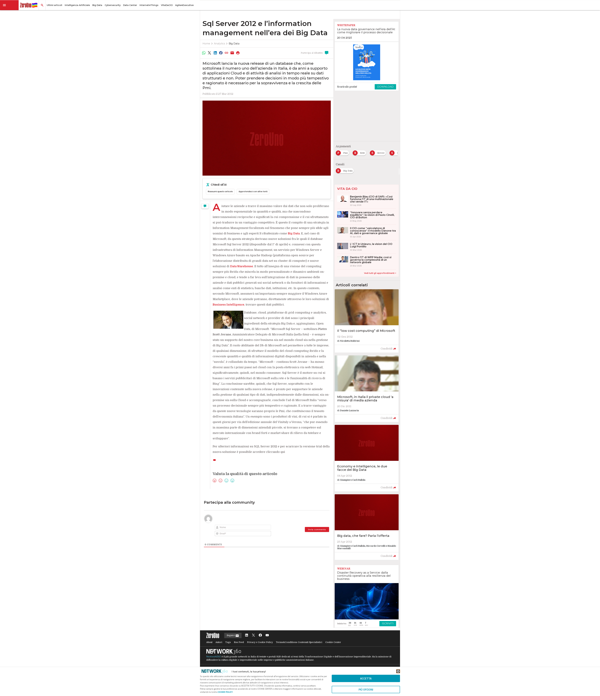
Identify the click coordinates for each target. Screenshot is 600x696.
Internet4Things (149, 5)
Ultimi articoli (54, 5)
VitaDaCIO (167, 5)
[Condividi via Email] (232, 53)
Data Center (130, 5)
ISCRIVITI (388, 623)
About (209, 642)
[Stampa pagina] (237, 53)
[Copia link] (226, 53)
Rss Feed (239, 642)
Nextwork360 (213, 656)
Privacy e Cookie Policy (260, 642)
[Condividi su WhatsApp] (203, 53)
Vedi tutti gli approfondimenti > (380, 273)
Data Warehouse (241, 266)
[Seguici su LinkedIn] (246, 635)
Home (206, 43)
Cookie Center (333, 642)
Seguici (231, 635)
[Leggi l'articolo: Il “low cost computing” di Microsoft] (367, 320)
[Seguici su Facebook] (260, 635)
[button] (9, 5)
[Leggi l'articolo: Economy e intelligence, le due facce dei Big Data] (367, 458)
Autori (218, 642)
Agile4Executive (184, 5)
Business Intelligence (228, 304)
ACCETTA (366, 678)
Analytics (219, 43)
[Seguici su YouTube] (267, 635)
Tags (228, 642)
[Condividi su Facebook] (220, 53)
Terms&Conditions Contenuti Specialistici (299, 642)
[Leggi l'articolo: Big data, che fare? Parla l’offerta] (367, 527)
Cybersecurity (113, 5)
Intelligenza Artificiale (77, 5)
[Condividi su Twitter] (209, 53)
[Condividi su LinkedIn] (215, 53)
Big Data (97, 5)
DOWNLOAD (385, 86)
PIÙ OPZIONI (366, 689)
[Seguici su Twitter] (253, 635)
